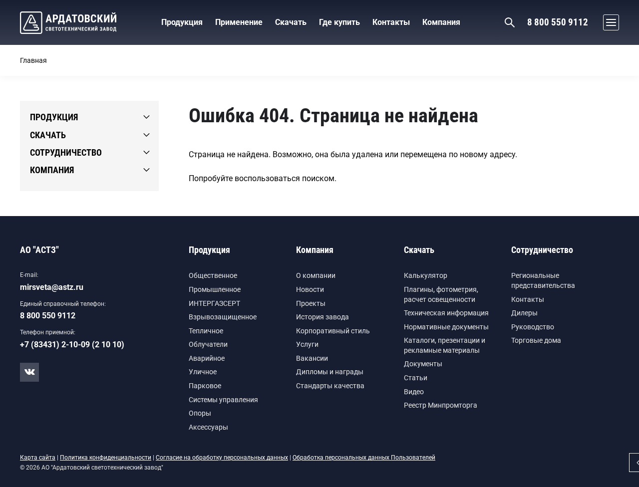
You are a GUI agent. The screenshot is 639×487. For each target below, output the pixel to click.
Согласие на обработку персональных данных (222, 457)
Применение (239, 22)
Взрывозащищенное (223, 317)
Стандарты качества (330, 386)
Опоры (200, 413)
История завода (322, 317)
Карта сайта (37, 457)
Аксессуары (208, 427)
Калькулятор (425, 275)
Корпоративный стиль (333, 331)
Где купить (339, 22)
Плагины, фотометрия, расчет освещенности (441, 294)
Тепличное (206, 331)
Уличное (203, 372)
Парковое (205, 386)
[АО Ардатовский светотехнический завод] (68, 22)
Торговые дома (536, 340)
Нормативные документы (446, 327)
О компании (315, 275)
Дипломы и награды (329, 372)
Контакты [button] (391, 22)
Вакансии (312, 358)
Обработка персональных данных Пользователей (364, 457)
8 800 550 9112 (557, 22)
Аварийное (207, 358)
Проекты (310, 303)
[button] (609, 22)
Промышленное (215, 289)
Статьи (415, 378)
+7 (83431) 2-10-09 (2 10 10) (72, 344)
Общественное (213, 275)
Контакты (527, 299)
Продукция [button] (182, 22)
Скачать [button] (291, 22)
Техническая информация (446, 313)
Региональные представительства (543, 280)
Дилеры (524, 313)
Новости (310, 289)
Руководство (532, 327)
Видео (414, 392)
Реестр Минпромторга (440, 405)
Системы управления (223, 400)
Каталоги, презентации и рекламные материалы (444, 345)
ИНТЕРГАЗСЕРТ (214, 303)
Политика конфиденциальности (105, 457)
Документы (423, 364)
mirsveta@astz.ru (51, 287)
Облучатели (208, 344)
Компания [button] (441, 22)
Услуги (307, 344)
